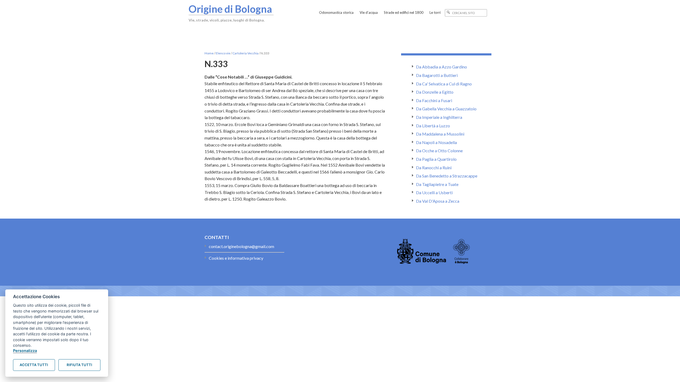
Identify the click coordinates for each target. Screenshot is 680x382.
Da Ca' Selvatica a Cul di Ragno (444, 83)
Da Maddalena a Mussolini (440, 133)
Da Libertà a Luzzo (433, 125)
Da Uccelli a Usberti (434, 192)
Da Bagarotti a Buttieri (437, 75)
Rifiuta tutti (79, 365)
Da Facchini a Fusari (434, 100)
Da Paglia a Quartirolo (436, 159)
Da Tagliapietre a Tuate (437, 184)
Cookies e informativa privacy (236, 258)
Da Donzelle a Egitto (434, 91)
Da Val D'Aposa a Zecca (437, 200)
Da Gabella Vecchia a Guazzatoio (446, 108)
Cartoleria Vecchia (245, 53)
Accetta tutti (34, 365)
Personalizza (25, 350)
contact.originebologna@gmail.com (241, 246)
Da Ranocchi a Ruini (434, 167)
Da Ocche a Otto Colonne (439, 150)
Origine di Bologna (230, 9)
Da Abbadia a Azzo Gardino (441, 66)
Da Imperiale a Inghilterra (439, 117)
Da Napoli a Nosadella (436, 142)
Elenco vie (223, 53)
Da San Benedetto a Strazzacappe (446, 175)
